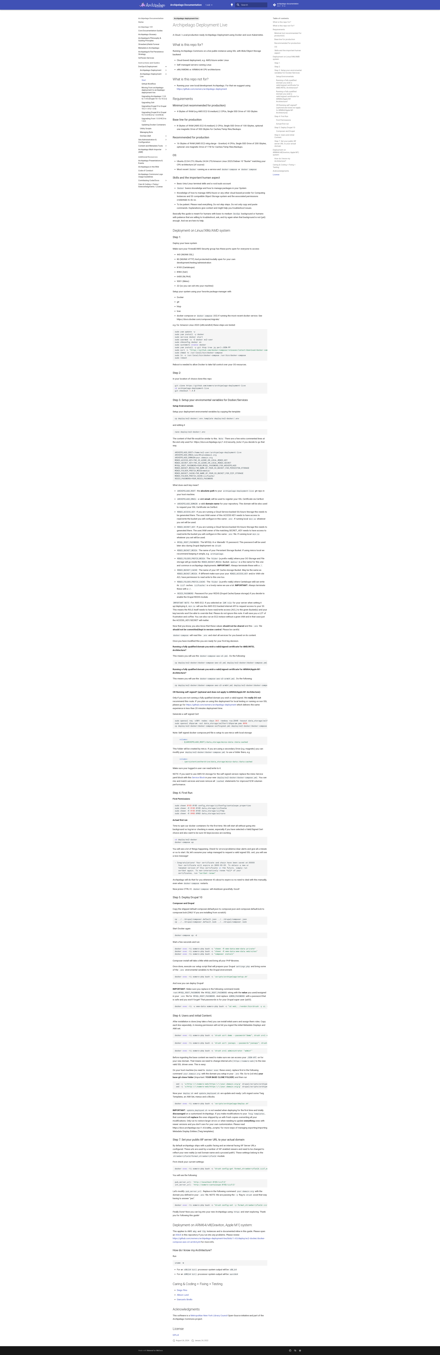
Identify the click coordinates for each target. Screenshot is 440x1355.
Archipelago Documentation (150, 18)
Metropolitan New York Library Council (208, 1315)
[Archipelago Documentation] (152, 5)
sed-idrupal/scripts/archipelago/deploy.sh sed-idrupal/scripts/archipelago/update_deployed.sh (221, 1085)
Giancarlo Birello (184, 1299)
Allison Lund (183, 1295)
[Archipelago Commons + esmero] (290, 1350)
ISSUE (178, 1235)
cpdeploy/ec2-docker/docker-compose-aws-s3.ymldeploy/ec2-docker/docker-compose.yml (221, 662)
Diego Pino (182, 1290)
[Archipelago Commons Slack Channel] (300, 1350)
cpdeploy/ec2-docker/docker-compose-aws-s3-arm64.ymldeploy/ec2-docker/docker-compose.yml (221, 685)
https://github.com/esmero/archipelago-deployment (202, 89)
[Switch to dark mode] (232, 5)
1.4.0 (207, 5)
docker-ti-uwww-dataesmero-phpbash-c (221, 1006)
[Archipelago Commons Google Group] (295, 1350)
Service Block (198, 777)
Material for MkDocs (155, 1350)
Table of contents (281, 18)
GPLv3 (176, 1335)
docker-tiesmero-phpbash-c (221, 1035)
